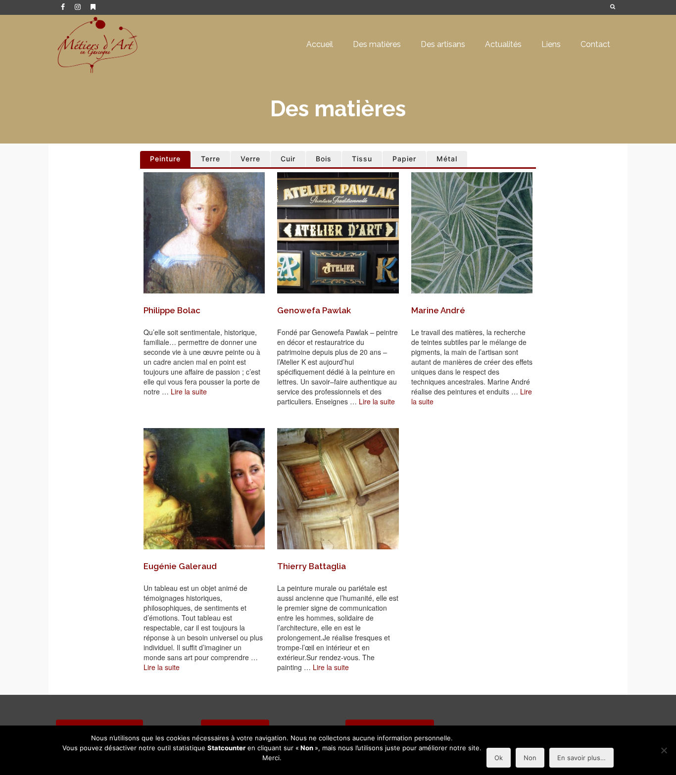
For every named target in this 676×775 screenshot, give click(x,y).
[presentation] (204, 232)
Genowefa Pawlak (314, 310)
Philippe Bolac (172, 310)
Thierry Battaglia (311, 566)
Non (530, 758)
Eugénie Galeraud (180, 566)
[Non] (664, 750)
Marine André (438, 310)
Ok (498, 758)
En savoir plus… (581, 758)
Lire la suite (189, 391)
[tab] (165, 159)
